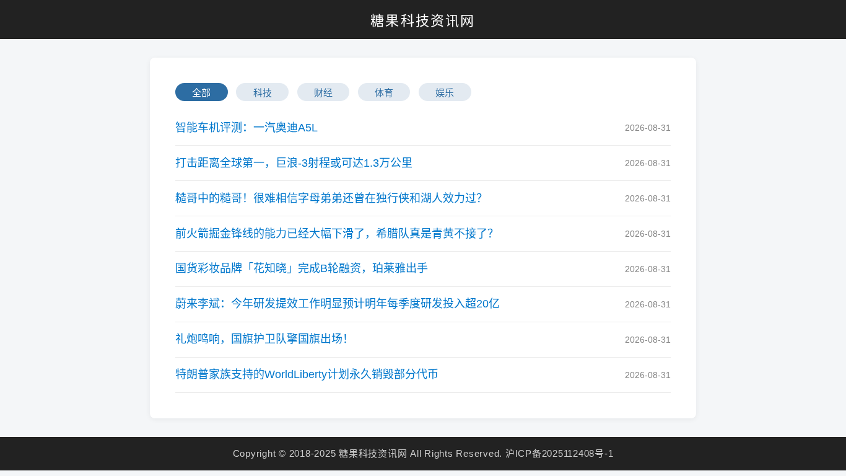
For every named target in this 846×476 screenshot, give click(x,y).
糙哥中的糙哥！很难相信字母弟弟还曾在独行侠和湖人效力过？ (331, 198)
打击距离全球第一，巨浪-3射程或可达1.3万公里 (293, 163)
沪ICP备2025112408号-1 (559, 453)
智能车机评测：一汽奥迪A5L (246, 127)
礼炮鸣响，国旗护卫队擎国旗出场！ (264, 339)
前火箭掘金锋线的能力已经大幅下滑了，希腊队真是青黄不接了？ (337, 233)
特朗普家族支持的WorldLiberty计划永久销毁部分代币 (306, 374)
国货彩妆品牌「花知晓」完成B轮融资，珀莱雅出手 (301, 268)
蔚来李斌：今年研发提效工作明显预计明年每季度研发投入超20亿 (337, 304)
